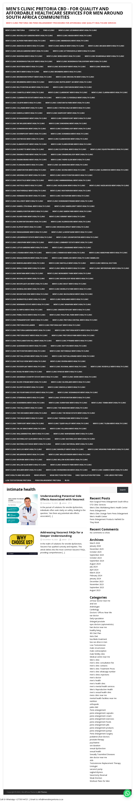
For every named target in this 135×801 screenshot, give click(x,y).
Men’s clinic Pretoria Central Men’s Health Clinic (74, 320)
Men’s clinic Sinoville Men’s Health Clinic (66, 387)
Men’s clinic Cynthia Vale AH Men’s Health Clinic (68, 108)
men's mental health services (102, 686)
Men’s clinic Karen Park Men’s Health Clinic (72, 211)
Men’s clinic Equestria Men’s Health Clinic (109, 149)
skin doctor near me (98, 757)
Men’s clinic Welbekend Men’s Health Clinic (25, 454)
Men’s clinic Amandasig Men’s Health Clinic (69, 41)
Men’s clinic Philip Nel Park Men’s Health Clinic (71, 315)
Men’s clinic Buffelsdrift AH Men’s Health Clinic (70, 82)
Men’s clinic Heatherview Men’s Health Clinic (70, 191)
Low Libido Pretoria (113, 475)
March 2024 (95, 572)
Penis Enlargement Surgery (101, 733)
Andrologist (95, 606)
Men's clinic (95, 660)
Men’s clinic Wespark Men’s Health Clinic (24, 460)
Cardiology (94, 609)
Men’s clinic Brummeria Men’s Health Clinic (25, 82)
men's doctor (95, 677)
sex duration (95, 745)
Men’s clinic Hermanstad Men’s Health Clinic (26, 196)
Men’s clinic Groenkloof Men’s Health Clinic (26, 175)
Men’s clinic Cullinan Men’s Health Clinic (24, 108)
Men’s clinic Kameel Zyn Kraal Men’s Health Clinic (28, 206)
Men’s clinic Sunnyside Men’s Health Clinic (68, 403)
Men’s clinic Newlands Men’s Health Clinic (69, 299)
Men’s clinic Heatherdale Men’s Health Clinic (26, 191)
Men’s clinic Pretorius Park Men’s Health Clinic (73, 335)
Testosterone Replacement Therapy (105, 763)
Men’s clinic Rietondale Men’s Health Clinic (69, 351)
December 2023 (96, 581)
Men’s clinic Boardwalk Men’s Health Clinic (104, 56)
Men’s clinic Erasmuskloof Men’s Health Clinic (72, 154)
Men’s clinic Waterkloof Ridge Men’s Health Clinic (28, 444)
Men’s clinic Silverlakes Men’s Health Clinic (70, 382)
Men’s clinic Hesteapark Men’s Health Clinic (69, 196)
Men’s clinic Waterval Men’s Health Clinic (74, 444)
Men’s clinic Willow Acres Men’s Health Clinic (67, 460)
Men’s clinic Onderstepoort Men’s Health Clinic (68, 310)
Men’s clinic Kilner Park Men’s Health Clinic (25, 216)
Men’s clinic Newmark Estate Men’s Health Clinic (27, 304)
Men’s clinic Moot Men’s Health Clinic (69, 284)
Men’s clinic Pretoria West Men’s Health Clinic (27, 335)
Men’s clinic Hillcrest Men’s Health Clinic (24, 201)
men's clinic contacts (98, 665)
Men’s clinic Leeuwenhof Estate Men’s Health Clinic (29, 237)
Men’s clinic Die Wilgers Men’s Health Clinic (25, 123)
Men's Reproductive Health (101, 689)
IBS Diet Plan (95, 633)
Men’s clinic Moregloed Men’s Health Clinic (25, 289)
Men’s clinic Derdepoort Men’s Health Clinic (71, 118)
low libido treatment (98, 639)
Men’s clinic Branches (100, 66)
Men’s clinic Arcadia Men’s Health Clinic (106, 46)
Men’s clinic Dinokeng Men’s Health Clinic (68, 123)
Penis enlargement (98, 710)
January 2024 (95, 578)
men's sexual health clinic (100, 692)
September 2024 (97, 560)
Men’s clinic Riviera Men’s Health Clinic (68, 361)
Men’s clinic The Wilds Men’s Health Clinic (24, 418)
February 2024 (96, 575)
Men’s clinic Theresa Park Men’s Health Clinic (67, 418)
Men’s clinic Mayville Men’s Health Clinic (67, 263)
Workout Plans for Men (100, 781)
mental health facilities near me (103, 698)
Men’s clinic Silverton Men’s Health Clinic (25, 387)
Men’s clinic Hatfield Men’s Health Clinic (24, 185)
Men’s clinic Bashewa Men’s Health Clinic (24, 56)
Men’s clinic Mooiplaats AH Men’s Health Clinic (27, 284)
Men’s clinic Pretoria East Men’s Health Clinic (59, 325)
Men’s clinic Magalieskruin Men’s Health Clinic (27, 258)
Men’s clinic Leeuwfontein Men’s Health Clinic (77, 237)
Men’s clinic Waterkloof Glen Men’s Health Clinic (28, 439)
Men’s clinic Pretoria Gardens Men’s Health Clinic (28, 330)
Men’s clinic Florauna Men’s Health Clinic (25, 165)
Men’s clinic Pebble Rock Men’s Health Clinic (25, 315)
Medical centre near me (100, 657)
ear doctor (94, 615)
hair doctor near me (98, 627)
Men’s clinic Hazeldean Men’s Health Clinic (66, 185)
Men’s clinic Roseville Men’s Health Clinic (109, 366)
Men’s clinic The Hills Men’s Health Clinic (24, 408)
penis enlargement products (102, 728)
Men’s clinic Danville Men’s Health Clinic (24, 113)
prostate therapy (97, 739)
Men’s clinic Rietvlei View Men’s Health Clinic (26, 361)
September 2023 (97, 587)
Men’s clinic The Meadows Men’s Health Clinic (67, 408)
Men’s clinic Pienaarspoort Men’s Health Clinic (27, 320)
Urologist (94, 766)
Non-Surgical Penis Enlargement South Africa (109, 501)
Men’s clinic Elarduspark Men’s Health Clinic (71, 144)
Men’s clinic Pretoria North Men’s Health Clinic (76, 330)
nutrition (93, 701)
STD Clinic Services (98, 504)
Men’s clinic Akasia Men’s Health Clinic (74, 35)
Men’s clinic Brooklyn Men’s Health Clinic (75, 77)
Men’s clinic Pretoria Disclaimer (20, 325)
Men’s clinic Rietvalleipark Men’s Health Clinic (27, 356)
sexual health (95, 751)
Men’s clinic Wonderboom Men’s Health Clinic (67, 470)
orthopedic (94, 704)
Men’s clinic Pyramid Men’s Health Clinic (74, 341)
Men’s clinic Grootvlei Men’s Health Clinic (25, 180)
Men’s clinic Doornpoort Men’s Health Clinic (26, 134)
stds (91, 760)
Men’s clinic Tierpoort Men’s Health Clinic (25, 423)
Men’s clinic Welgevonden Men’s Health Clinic (69, 454)
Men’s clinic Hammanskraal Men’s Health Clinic (69, 180)
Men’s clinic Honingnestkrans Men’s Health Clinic (70, 201)
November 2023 (97, 584)
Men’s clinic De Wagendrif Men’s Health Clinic (26, 118)
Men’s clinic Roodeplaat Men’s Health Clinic (26, 366)
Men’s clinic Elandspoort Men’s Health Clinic (26, 144)
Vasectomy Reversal (98, 775)
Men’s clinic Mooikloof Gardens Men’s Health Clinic (29, 35)
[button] (127, 793)
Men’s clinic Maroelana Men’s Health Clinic (25, 263)
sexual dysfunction (98, 748)
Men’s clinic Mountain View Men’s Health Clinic (27, 294)
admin (64, 503)
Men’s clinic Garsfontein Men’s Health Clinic (26, 170)
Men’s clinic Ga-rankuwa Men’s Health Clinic (68, 165)
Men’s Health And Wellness (18, 475)
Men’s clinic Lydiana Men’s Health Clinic (24, 253)
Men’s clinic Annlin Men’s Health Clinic (66, 46)
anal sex (93, 603)
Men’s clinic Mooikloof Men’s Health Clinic (25, 278)
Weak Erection (96, 778)
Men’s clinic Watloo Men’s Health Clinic (24, 449)
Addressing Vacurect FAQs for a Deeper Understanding (61, 534)
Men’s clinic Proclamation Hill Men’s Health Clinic (29, 341)
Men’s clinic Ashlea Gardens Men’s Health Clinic (27, 51)
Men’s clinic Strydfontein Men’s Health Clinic (69, 397)
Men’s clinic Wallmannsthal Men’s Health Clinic (27, 434)
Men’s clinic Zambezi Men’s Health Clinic (110, 470)
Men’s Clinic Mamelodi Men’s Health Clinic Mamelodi (75, 258)
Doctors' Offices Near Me (101, 612)
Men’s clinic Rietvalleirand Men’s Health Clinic (73, 356)
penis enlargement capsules (102, 713)
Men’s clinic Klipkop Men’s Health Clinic (24, 227)
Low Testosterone (98, 645)
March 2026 (95, 543)
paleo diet (94, 707)
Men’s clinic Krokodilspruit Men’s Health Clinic (67, 227)
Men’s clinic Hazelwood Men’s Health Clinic (109, 185)
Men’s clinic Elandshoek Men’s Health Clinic (68, 139)
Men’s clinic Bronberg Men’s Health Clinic (62, 72)
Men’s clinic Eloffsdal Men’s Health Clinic (67, 149)
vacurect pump (96, 769)
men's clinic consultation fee (102, 662)
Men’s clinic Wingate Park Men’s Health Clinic (71, 465)
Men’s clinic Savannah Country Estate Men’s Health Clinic (32, 377)
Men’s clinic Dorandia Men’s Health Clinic (70, 134)
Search (123, 489)
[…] (51, 516)
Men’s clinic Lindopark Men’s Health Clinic (25, 242)
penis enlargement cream (101, 716)
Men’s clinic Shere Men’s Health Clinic (79, 377)
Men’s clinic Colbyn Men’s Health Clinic (23, 103)
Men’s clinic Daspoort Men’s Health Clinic (66, 113)
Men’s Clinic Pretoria (15, 30)
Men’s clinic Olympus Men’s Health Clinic (24, 310)
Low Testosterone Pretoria (18, 480)
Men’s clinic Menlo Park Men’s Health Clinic (25, 268)
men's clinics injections (99, 674)
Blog (67, 480)
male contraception (98, 651)
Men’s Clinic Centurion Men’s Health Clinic (72, 87)
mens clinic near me (98, 695)
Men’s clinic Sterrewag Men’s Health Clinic (25, 397)
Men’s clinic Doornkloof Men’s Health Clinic (70, 128)
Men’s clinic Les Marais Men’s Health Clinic (78, 30)
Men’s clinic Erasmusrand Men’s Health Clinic (26, 160)
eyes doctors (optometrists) (102, 624)
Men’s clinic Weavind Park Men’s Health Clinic (108, 449)
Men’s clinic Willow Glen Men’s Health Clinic (26, 465)
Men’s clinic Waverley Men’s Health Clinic (65, 449)
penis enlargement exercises (102, 719)
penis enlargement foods (100, 722)
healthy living (95, 630)
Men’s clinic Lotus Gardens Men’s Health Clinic (27, 247)
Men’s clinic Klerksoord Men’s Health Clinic (71, 222)
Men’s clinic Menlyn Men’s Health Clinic (67, 268)
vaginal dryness (96, 772)
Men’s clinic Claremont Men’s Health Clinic (67, 92)
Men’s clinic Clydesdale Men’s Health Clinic (75, 97)
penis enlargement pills (99, 725)
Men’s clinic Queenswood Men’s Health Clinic (26, 346)
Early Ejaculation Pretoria (88, 475)
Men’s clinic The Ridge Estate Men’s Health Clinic (73, 413)
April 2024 (94, 569)
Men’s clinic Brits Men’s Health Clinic (22, 72)
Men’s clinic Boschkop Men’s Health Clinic (67, 66)
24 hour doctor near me (100, 600)
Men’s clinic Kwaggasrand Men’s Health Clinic (26, 232)
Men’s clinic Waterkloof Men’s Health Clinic (75, 439)
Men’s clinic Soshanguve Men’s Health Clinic (78, 392)
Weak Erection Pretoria (60, 475)
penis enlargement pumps (101, 730)
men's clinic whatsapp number (102, 671)
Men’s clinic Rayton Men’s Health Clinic (69, 346)
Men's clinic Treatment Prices (102, 668)
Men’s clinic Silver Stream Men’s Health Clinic (26, 382)
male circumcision (97, 648)
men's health (95, 680)
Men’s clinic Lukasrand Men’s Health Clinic (71, 247)
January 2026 (95, 546)
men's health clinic (97, 683)
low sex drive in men (98, 642)
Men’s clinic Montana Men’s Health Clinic (24, 273)
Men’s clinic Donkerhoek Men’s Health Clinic (26, 128)
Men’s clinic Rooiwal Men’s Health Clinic (68, 366)
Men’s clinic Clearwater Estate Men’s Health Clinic (29, 97)
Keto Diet (94, 636)
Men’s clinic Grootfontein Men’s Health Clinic (71, 175)
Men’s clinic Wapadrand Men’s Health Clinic (73, 434)
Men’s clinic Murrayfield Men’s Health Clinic (26, 299)
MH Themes (42, 792)
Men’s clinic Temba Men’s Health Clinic (108, 403)
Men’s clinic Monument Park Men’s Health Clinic (69, 273)
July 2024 (93, 566)
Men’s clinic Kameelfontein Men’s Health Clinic (27, 211)
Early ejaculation (97, 618)
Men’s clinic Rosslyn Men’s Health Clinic (24, 372)
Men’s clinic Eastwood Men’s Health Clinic (25, 139)
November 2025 (97, 549)
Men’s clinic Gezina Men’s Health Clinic (68, 170)
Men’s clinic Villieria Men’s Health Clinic (68, 428)
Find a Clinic (48, 30)
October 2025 (96, 552)
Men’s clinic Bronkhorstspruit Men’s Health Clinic (29, 77)
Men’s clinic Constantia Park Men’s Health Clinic (67, 103)
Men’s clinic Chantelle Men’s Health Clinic (25, 92)
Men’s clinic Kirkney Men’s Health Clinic (67, 216)
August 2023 (95, 590)
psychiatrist (94, 742)
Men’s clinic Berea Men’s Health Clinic (64, 56)
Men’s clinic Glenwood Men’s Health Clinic (109, 170)
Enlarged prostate (97, 621)
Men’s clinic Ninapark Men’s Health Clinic (72, 304)
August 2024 (95, 564)
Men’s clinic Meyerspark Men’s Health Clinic (109, 268)
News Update (40, 475)
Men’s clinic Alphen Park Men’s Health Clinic (26, 41)
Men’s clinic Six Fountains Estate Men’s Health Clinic (30, 392)
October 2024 (96, 558)
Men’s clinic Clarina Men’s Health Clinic (109, 92)
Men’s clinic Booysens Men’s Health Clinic (25, 66)
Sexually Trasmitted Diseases (102, 754)
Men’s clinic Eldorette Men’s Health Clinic (25, 149)
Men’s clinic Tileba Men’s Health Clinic (110, 423)
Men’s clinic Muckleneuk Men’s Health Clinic (72, 294)
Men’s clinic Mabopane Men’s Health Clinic (108, 253)
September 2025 (97, 555)
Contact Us (34, 30)
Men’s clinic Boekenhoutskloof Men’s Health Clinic (29, 61)
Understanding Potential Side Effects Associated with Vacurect (62, 497)
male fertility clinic (97, 654)
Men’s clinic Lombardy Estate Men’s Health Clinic (70, 242)
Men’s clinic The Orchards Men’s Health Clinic (26, 413)
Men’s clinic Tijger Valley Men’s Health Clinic (68, 423)
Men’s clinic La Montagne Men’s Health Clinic (72, 232)
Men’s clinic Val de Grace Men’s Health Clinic (26, 428)
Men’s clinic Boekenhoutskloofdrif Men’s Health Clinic (82, 61)
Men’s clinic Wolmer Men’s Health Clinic (24, 470)
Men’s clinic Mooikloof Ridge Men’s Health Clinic (71, 278)
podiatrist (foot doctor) (99, 736)
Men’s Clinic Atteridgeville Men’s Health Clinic (74, 51)
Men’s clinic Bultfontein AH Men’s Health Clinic (27, 87)
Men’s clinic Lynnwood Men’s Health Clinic (65, 253)
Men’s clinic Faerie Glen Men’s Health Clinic (70, 160)
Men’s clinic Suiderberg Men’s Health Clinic (25, 403)
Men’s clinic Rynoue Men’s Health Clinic (64, 372)
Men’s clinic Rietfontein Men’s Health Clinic (26, 351)
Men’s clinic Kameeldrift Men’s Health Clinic (74, 206)
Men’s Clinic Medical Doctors (103, 263)
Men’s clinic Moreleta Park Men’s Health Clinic (70, 289)
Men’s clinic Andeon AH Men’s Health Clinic (25, 46)
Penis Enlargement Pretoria (48, 480)
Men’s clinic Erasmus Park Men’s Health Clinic (26, 154)
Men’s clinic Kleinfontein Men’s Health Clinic (26, 222)
